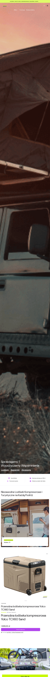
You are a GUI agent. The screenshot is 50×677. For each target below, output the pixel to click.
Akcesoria (26, 470)
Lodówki (5, 470)
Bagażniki (15, 470)
